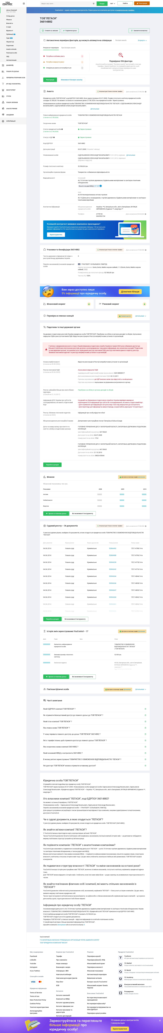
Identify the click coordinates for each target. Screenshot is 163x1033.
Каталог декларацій (63, 1016)
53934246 (112, 583)
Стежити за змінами (51, 30)
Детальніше (130, 155)
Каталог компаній (63, 995)
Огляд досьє (10, 16)
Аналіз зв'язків (11, 49)
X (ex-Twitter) (35, 971)
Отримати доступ (126, 316)
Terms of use (34, 996)
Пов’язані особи (11, 53)
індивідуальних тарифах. (125, 10)
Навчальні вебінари (63, 974)
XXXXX (99, 494)
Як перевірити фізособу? (96, 1003)
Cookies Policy (35, 1003)
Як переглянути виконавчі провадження (97, 999)
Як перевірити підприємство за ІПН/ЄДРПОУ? (99, 1008)
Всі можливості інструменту (82, 513)
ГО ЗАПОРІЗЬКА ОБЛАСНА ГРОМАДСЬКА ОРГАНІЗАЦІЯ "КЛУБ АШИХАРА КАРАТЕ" (69, 940)
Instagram (33, 967)
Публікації (10, 34)
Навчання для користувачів (66, 978)
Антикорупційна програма (36, 1012)
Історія (8, 27)
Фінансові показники (95, 971)
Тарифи (59, 956)
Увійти (125, 3)
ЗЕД (7, 56)
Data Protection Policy (38, 1000)
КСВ (57, 985)
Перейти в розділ (52, 465)
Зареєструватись (56, 235)
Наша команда (62, 963)
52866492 (112, 548)
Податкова (10, 45)
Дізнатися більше (130, 291)
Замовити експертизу (140, 30)
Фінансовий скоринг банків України (97, 987)
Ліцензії (9, 42)
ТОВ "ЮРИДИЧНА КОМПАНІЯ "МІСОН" (53, 943)
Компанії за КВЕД (63, 999)
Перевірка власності (95, 967)
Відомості (9, 30)
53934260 (112, 597)
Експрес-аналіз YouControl (97, 982)
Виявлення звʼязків (94, 978)
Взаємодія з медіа (63, 967)
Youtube (33, 963)
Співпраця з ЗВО (62, 971)
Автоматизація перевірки (97, 974)
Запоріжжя (62, 925)
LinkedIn (33, 960)
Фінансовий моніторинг (96, 963)
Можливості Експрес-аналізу (71, 80)
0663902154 (100, 216)
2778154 (99, 214)
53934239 (112, 562)
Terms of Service (36, 993)
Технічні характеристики (39, 1007)
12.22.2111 (46, 644)
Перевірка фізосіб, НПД (96, 960)
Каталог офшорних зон (64, 1006)
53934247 (112, 590)
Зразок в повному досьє (57, 513)
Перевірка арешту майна (96, 1013)
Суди (9, 38)
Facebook (33, 956)
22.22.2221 (46, 663)
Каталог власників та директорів (64, 1011)
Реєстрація (142, 3)
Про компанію (61, 960)
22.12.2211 (46, 654)
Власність (9, 23)
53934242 (112, 569)
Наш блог (59, 982)
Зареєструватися (120, 1029)
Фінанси (9, 19)
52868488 (112, 555)
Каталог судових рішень (65, 1002)
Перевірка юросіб (94, 956)
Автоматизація (11, 60)
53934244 (112, 576)
